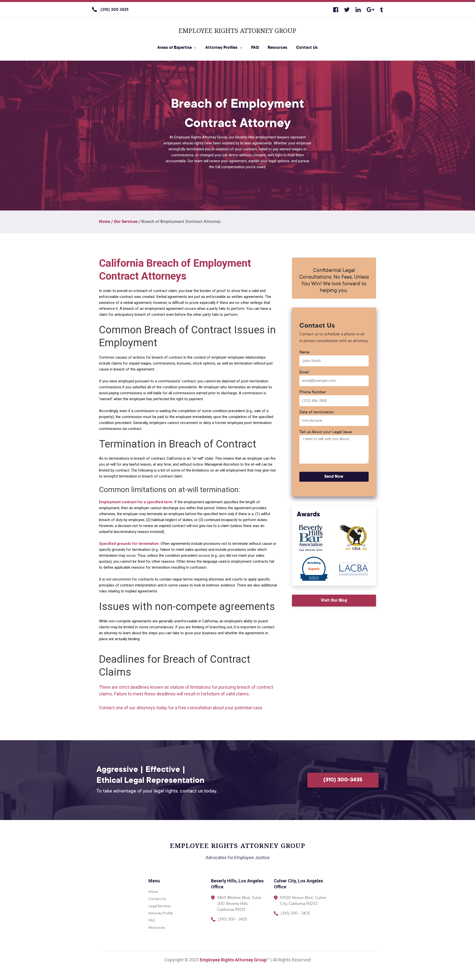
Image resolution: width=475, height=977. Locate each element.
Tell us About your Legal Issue (325, 432)
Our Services (126, 222)
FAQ (255, 48)
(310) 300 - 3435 (232, 919)
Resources (277, 48)
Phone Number (312, 392)
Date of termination (316, 412)
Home (104, 222)
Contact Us (307, 48)
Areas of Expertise (174, 48)
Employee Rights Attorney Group (237, 30)
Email (304, 372)
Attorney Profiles (221, 48)
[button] (334, 601)
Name (304, 352)
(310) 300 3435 (114, 10)
